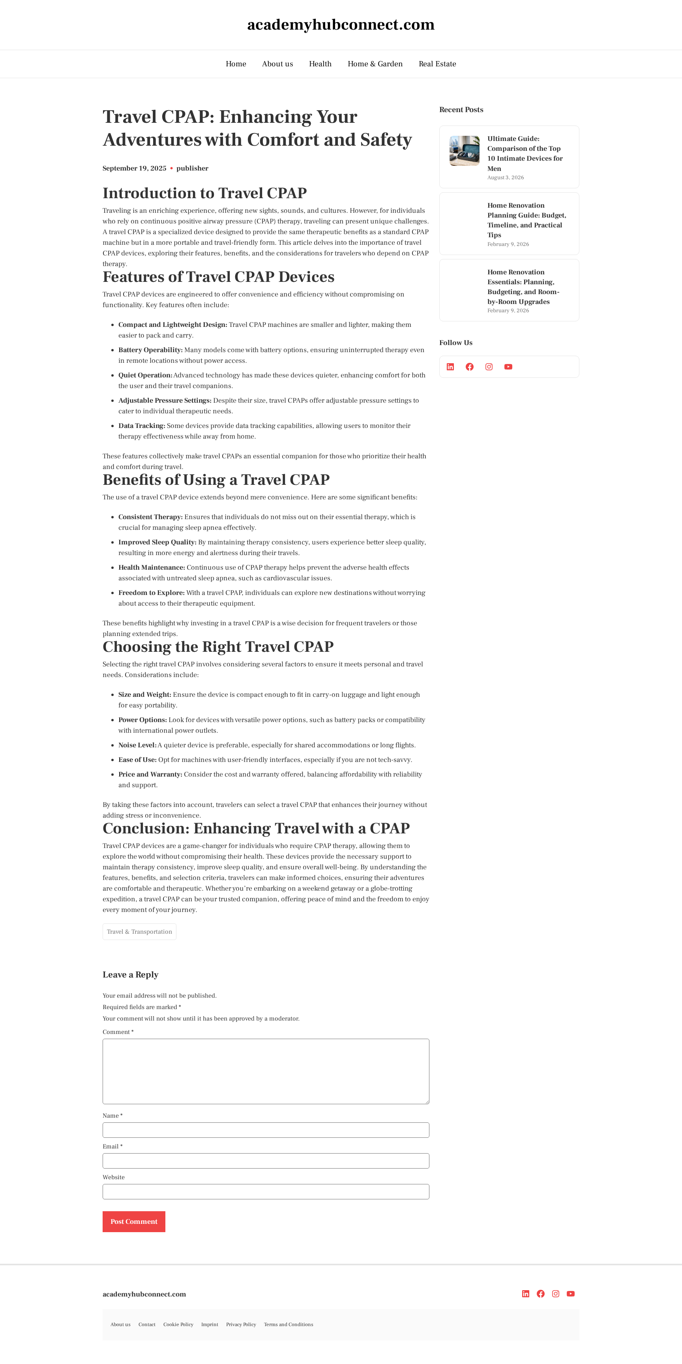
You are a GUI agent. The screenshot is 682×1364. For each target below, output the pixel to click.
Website (114, 1177)
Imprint (209, 1324)
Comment (118, 1032)
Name (113, 1116)
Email (113, 1146)
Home (236, 64)
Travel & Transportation (139, 932)
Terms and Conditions (288, 1324)
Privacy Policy (241, 1324)
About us (277, 64)
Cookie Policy (178, 1324)
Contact (147, 1324)
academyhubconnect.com (144, 1294)
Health (320, 64)
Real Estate (437, 64)
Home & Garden (375, 64)
